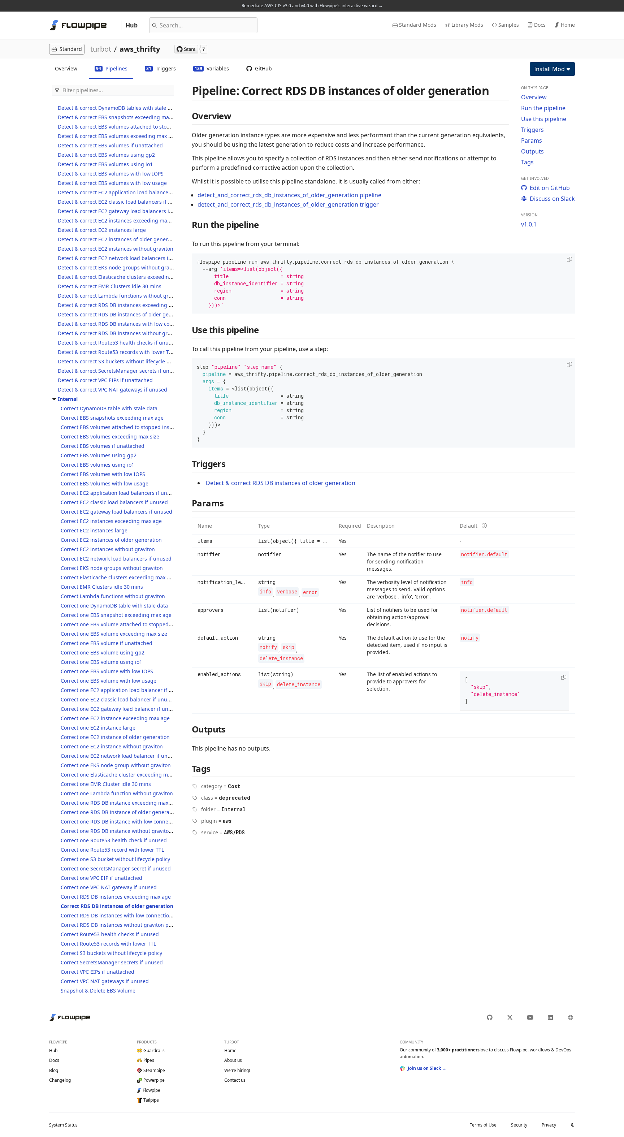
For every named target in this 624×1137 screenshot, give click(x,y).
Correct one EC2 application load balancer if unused (124, 690)
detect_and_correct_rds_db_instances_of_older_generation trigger (288, 204)
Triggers (532, 130)
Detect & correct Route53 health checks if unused (117, 342)
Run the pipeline (543, 108)
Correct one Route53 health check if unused (114, 840)
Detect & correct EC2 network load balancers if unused (124, 258)
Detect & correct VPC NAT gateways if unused (112, 389)
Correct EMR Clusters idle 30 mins (102, 586)
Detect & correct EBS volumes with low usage (112, 183)
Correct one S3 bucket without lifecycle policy (115, 859)
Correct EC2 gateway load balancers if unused (116, 511)
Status (63, 1125)
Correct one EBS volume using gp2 (102, 652)
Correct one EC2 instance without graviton (112, 746)
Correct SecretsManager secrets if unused (112, 962)
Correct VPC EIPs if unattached (97, 971)
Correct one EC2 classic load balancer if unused (118, 699)
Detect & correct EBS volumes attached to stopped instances (131, 126)
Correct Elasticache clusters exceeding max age (118, 577)
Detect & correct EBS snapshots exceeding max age (120, 117)
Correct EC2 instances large (94, 530)
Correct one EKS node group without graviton (116, 765)
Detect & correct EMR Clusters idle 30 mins (109, 286)
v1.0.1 (529, 224)
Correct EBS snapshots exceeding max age (112, 417)
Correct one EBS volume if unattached (106, 643)
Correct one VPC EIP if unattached (101, 877)
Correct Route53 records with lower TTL (108, 943)
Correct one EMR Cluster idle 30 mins (106, 784)
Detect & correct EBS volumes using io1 (105, 164)
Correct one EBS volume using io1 (101, 661)
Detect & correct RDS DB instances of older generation (123, 314)
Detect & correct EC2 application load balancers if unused (128, 192)
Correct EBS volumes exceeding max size (110, 436)
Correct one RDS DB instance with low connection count (128, 821)
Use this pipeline (543, 119)
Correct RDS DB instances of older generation (117, 906)
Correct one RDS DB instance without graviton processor (129, 830)
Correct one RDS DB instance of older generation (120, 812)
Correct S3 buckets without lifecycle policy (111, 953)
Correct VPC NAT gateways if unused (105, 981)
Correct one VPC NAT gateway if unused (109, 887)
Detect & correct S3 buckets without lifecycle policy (119, 361)
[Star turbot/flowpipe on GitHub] (190, 49)
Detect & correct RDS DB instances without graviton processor (133, 333)
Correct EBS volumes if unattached (102, 445)
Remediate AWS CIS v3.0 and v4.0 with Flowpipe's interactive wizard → (312, 6)
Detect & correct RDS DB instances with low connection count (132, 323)
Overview (534, 97)
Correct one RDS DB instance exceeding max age (120, 802)
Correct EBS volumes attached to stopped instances (123, 427)
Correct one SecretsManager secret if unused (116, 868)
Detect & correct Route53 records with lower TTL (116, 352)
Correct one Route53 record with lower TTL (112, 849)
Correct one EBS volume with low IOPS (107, 671)
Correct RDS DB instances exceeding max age (116, 896)
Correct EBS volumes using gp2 (98, 455)
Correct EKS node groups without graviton (112, 568)
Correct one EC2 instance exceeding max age (115, 718)
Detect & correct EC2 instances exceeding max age (119, 220)
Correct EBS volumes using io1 (97, 464)
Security (519, 1125)
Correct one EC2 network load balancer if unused (120, 755)
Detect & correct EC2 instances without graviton (115, 248)
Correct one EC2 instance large (98, 727)
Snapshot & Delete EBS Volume (98, 990)
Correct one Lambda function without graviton (117, 793)
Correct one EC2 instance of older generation (115, 737)
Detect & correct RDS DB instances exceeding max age (123, 305)
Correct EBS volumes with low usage (104, 483)
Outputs (532, 151)
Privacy (549, 1125)
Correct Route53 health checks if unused (110, 934)
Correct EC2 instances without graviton (108, 549)
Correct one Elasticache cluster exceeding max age (122, 774)
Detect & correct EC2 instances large (102, 229)
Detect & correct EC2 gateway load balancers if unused (124, 211)
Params (531, 140)
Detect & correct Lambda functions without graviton (120, 295)
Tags (527, 162)
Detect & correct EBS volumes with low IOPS (111, 173)
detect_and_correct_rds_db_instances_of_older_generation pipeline (289, 195)
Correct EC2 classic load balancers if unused (114, 502)
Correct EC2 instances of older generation (111, 539)
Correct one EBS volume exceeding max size (114, 633)
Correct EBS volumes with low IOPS (103, 474)
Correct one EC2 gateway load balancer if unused (120, 708)
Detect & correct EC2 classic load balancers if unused (122, 201)
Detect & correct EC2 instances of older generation (119, 239)
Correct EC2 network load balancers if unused (116, 558)
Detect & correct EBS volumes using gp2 (106, 154)
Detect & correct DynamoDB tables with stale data (118, 107)
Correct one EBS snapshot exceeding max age (116, 614)
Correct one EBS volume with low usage (108, 680)
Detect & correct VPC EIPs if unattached (105, 380)
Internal (68, 398)
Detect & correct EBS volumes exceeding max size (118, 136)
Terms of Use (483, 1125)
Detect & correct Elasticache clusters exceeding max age (126, 276)
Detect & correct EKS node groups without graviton (119, 267)
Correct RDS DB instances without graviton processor (125, 924)
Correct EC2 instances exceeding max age (111, 521)
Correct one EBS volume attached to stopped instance (126, 624)
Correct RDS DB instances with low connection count (124, 915)
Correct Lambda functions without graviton (113, 596)
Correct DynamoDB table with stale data (109, 408)
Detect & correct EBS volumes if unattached (110, 145)
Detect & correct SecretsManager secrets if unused (119, 370)
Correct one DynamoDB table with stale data (114, 605)
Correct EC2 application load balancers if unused (120, 492)
